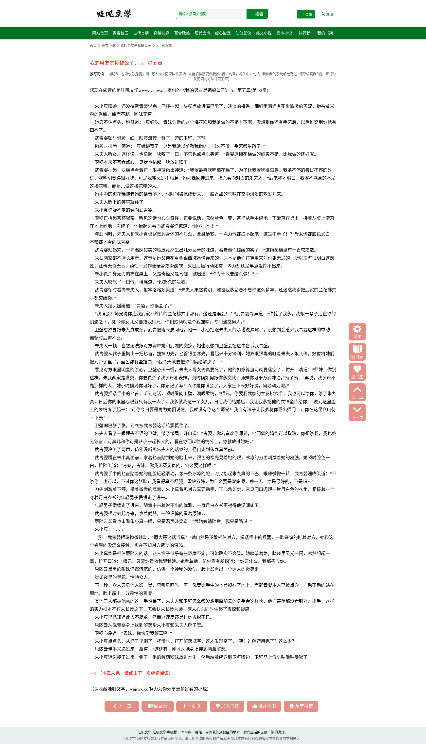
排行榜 (305, 33)
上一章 (124, 706)
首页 (93, 45)
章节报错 (304, 706)
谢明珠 (113, 74)
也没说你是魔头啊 (135, 74)
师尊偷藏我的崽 (311, 74)
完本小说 (284, 33)
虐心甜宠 (223, 33)
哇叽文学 (130, 90)
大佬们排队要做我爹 (203, 74)
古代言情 (141, 33)
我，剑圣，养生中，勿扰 (241, 74)
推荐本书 (267, 706)
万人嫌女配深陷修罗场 (168, 74)
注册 (329, 14)
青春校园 (120, 33)
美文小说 (264, 33)
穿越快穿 (161, 33)
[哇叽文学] (114, 13)
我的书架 (325, 33)
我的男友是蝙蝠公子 (135, 45)
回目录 (160, 706)
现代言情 (202, 33)
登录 (308, 14)
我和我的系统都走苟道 (279, 74)
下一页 (189, 706)
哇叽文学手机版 (165, 732)
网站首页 (100, 33)
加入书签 (230, 706)
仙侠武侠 (243, 33)
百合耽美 (182, 33)
